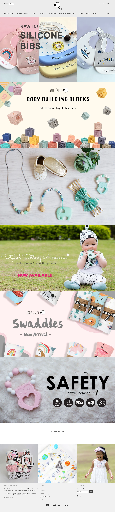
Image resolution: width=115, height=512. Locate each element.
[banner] (57, 6)
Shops (94, 13)
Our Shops (43, 491)
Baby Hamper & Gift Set (67, 13)
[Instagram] (80, 496)
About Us (43, 488)
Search (100, 3)
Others (80, 13)
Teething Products (23, 13)
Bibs (34, 13)
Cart (108, 13)
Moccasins (52, 13)
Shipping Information (45, 494)
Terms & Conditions (45, 497)
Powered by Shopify (8, 497)
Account (107, 3)
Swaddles (42, 13)
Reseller (42, 493)
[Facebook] (77, 496)
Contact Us (43, 490)
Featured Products (57, 431)
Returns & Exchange (45, 496)
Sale (87, 13)
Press (42, 499)
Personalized (8, 13)
